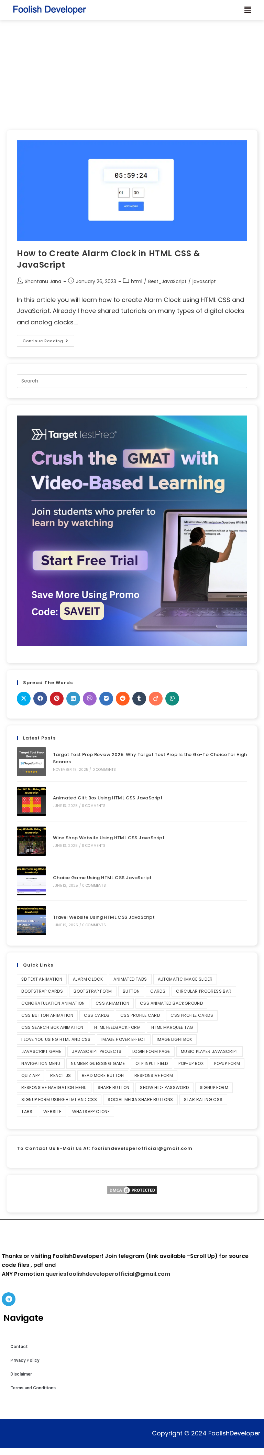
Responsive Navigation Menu (54, 1087)
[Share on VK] (106, 698)
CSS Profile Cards (191, 1015)
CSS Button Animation (47, 1015)
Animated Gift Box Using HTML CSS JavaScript (108, 798)
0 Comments (104, 769)
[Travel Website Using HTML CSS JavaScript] (31, 920)
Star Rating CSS (203, 1099)
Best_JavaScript (167, 281)
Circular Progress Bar (203, 991)
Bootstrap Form (93, 991)
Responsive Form (153, 1075)
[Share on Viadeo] (156, 698)
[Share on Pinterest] (57, 698)
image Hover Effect (123, 1039)
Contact (19, 1346)
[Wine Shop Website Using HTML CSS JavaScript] (31, 841)
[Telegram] (8, 1299)
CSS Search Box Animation (52, 1027)
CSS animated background (171, 1003)
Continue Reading (48, 339)
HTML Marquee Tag (172, 1027)
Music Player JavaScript (209, 1051)
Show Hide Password (164, 1087)
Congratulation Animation (53, 1003)
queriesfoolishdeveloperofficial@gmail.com (107, 1274)
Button (131, 991)
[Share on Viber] (90, 698)
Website (52, 1111)
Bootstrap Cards (42, 991)
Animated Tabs (130, 979)
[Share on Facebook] (40, 698)
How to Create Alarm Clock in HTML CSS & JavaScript (108, 259)
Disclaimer (21, 1374)
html (136, 281)
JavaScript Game (41, 1051)
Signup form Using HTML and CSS (59, 1099)
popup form (227, 1063)
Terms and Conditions (33, 1387)
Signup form (214, 1087)
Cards (157, 991)
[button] (248, 10)
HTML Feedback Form (117, 1027)
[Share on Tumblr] (139, 698)
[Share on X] (24, 698)
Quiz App (30, 1075)
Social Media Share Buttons (140, 1099)
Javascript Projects (97, 1051)
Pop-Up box (191, 1063)
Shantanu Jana (43, 281)
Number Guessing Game (98, 1063)
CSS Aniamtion (112, 1003)
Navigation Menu (40, 1063)
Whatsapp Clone (91, 1111)
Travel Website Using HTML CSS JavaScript (104, 917)
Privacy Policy (24, 1360)
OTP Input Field (151, 1063)
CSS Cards (97, 1015)
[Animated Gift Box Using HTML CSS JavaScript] (31, 801)
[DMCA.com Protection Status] (132, 1190)
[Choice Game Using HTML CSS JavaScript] (31, 881)
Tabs (27, 1111)
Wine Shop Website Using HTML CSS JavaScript (109, 837)
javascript (204, 281)
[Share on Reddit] (123, 698)
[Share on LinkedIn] (73, 698)
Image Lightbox (174, 1039)
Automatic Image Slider (185, 979)
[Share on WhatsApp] (172, 698)
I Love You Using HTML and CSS (56, 1039)
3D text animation (41, 979)
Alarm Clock (88, 979)
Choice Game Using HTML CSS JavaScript (102, 877)
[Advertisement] (132, 71)
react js (60, 1075)
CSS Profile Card (140, 1015)
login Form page (151, 1051)
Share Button (114, 1087)
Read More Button (103, 1075)
